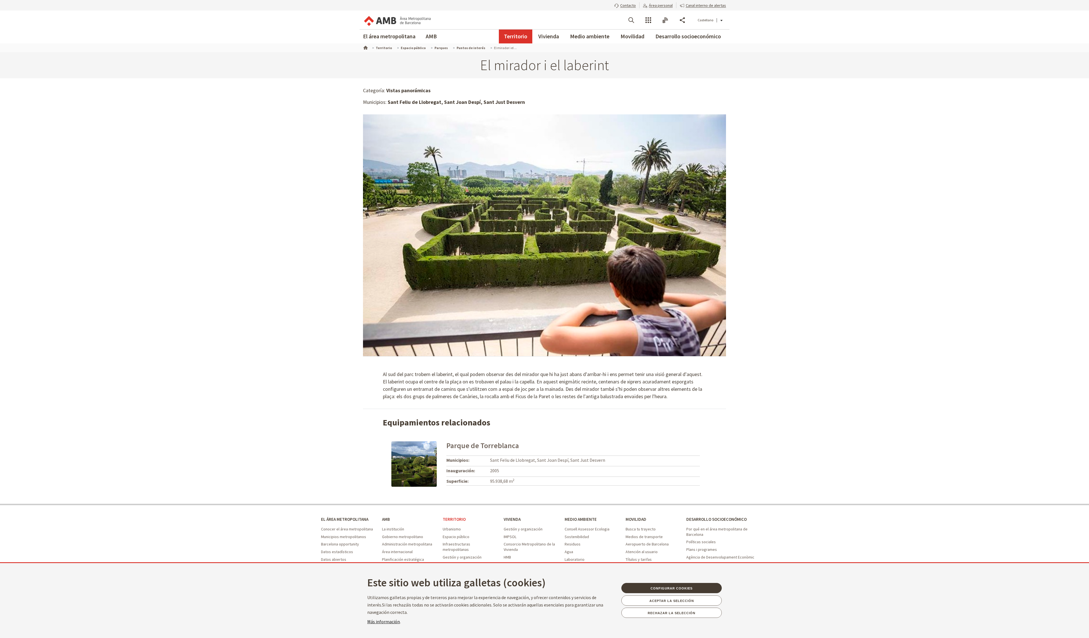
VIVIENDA (512, 519)
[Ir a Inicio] (365, 47)
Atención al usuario (642, 551)
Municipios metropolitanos (343, 536)
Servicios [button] (648, 20)
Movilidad (632, 36)
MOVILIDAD (636, 519)
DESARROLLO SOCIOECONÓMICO (716, 519)
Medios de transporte (644, 536)
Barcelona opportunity (340, 544)
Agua (569, 551)
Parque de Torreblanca (482, 445)
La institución (393, 529)
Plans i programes (701, 549)
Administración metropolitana (407, 544)
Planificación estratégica (403, 559)
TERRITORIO (454, 519)
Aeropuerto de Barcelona (647, 544)
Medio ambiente (589, 36)
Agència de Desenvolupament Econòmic (720, 557)
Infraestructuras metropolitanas (456, 547)
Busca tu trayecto (641, 529)
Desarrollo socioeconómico (688, 36)
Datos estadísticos (337, 551)
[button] (625, 4)
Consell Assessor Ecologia (587, 529)
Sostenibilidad (577, 536)
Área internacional (397, 551)
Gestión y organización (462, 557)
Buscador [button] (631, 20)
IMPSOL (510, 536)
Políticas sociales (701, 541)
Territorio (515, 36)
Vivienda (548, 36)
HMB (507, 557)
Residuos (573, 544)
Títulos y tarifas (639, 559)
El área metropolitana (389, 36)
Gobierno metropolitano (402, 536)
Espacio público (456, 536)
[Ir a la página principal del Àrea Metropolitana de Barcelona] (397, 20)
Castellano (705, 20)
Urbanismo (452, 529)
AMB (431, 36)
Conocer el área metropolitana (347, 529)
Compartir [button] (682, 20)
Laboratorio (574, 559)
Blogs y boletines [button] (665, 20)
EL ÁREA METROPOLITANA (344, 519)
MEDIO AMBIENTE (581, 519)
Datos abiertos (333, 559)
